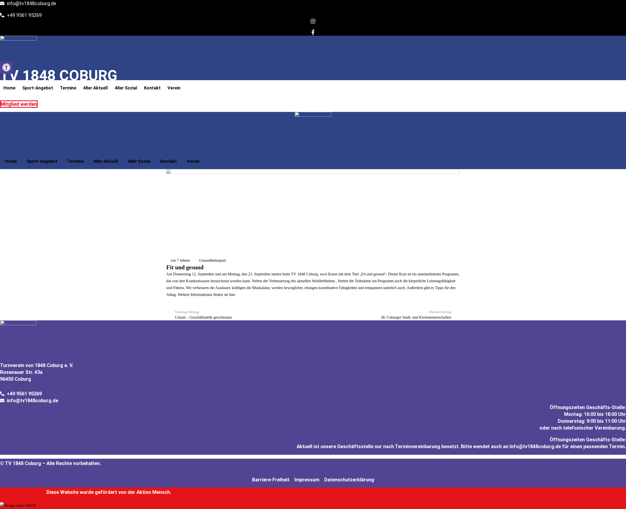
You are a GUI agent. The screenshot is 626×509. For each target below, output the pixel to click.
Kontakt (152, 87)
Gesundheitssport (212, 260)
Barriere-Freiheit (271, 480)
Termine (68, 87)
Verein (174, 87)
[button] (6, 67)
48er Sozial (126, 87)
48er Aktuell (95, 87)
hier (232, 294)
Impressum (306, 480)
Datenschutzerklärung (349, 480)
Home (9, 87)
